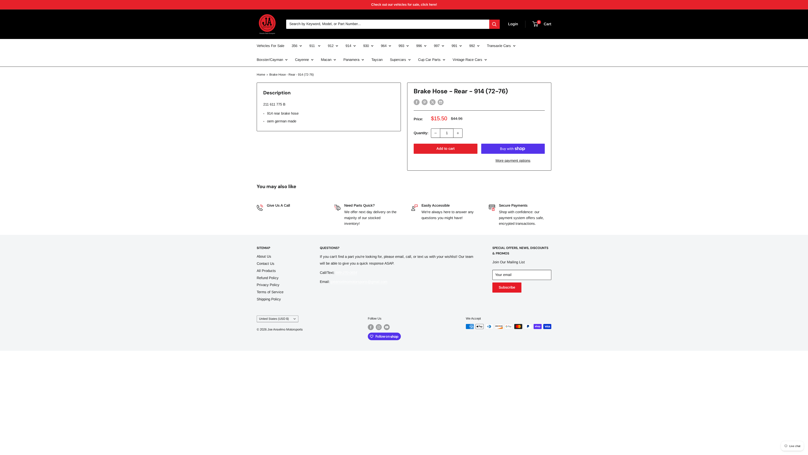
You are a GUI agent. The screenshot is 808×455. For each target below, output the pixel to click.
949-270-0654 (277, 212)
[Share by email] (441, 102)
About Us (264, 256)
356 (294, 46)
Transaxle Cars (499, 46)
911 (312, 46)
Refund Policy (268, 278)
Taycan (377, 60)
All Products (266, 271)
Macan (326, 60)
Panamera (351, 60)
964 (384, 46)
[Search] (494, 24)
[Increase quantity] (457, 133)
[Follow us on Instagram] (379, 327)
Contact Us (265, 264)
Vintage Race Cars (467, 60)
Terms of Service (270, 292)
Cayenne (302, 60)
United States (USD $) (274, 318)
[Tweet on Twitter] (433, 102)
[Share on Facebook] (417, 102)
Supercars (398, 60)
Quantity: (421, 133)
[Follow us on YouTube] (387, 327)
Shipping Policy (269, 299)
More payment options (513, 161)
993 (401, 46)
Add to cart (445, 149)
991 (454, 46)
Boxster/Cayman (270, 60)
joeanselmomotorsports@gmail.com (359, 282)
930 (366, 46)
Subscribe (507, 287)
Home (261, 74)
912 (331, 46)
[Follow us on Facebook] (371, 327)
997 (437, 46)
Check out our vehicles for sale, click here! (404, 4)
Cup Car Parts (429, 60)
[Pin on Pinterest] (425, 102)
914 (348, 46)
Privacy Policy (268, 285)
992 (472, 46)
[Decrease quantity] (435, 133)
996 (419, 46)
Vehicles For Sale (270, 46)
